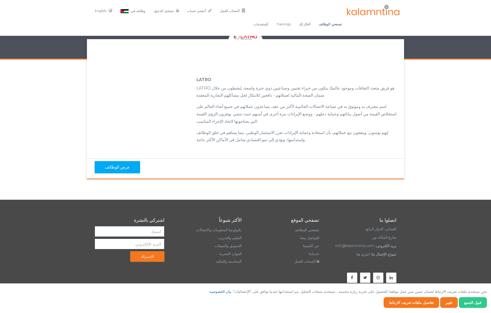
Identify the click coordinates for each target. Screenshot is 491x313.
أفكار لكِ (304, 24)
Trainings (283, 24)
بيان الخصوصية (220, 291)
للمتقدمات (261, 24)
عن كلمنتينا (311, 245)
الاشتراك (147, 256)
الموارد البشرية (230, 253)
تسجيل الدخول (163, 11)
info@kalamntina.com (354, 245)
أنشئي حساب (196, 11)
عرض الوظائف (117, 167)
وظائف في (137, 11)
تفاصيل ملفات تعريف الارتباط (411, 302)
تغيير (448, 302)
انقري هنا (363, 254)
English (100, 11)
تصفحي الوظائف (306, 230)
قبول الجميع (473, 302)
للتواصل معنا (309, 238)
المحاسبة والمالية (229, 261)
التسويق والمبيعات (228, 245)
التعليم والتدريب (230, 238)
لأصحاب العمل (230, 11)
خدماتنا (314, 253)
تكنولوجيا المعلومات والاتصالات (218, 230)
